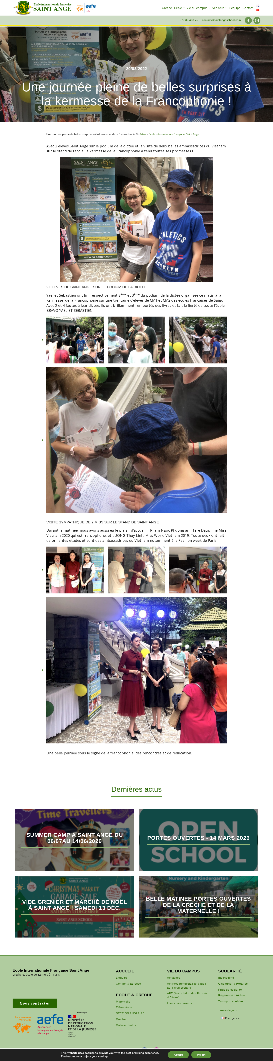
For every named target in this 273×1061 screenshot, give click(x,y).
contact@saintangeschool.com (221, 20)
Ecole (178, 8)
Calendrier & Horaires (233, 983)
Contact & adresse (128, 983)
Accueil (125, 971)
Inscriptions (226, 977)
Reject (201, 1055)
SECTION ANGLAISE (130, 1013)
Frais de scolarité (230, 989)
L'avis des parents (179, 1003)
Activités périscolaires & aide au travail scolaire (186, 985)
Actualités (173, 977)
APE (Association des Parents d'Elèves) (187, 995)
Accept (178, 1055)
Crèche (167, 8)
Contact (247, 8)
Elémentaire (124, 1007)
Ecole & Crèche (134, 995)
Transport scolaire (230, 1001)
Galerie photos (126, 1025)
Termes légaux (227, 1010)
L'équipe (234, 8)
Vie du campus (196, 8)
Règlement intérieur (231, 995)
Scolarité (218, 8)
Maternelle (123, 1001)
